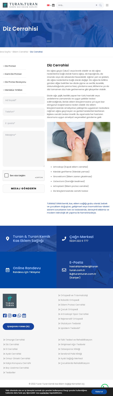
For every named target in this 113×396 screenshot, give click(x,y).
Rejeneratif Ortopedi (71, 318)
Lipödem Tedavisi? (70, 328)
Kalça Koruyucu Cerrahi (18, 363)
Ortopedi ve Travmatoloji (74, 295)
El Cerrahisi (12, 349)
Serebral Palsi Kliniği (71, 353)
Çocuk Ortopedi (69, 309)
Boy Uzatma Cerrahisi (17, 367)
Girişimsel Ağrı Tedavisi (72, 344)
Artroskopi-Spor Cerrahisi (74, 314)
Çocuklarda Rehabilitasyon (75, 363)
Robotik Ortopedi (69, 300)
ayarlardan (44, 393)
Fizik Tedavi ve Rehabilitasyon (76, 339)
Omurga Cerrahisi (15, 339)
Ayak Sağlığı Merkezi (71, 358)
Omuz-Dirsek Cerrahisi (18, 358)
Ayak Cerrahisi (13, 353)
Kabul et (99, 391)
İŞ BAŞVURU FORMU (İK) (18, 326)
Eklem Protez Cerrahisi (72, 304)
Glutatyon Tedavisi (70, 323)
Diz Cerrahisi (12, 344)
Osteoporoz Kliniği (70, 349)
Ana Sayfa (5, 51)
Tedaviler (11, 372)
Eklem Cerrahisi (20, 51)
